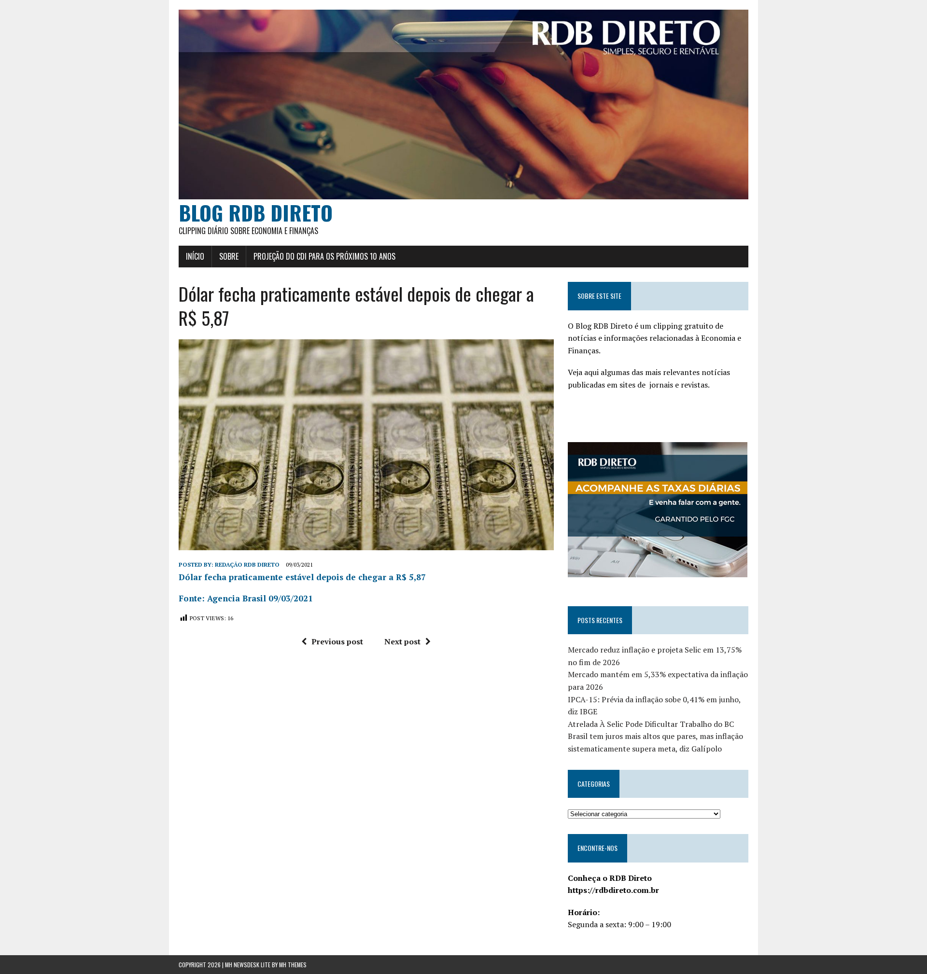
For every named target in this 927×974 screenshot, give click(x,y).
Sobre (229, 256)
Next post (402, 641)
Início (195, 256)
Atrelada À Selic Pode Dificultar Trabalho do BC (651, 724)
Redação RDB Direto (247, 564)
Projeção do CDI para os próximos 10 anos (324, 256)
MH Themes (293, 964)
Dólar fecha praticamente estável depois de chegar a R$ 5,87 (302, 577)
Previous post (337, 641)
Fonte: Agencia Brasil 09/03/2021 (246, 598)
